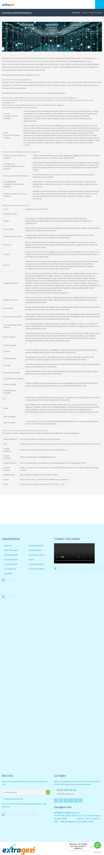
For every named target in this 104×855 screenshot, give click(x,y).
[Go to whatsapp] (97, 845)
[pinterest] (71, 800)
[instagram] (80, 800)
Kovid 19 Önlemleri (36, 569)
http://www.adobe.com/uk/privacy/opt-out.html (40, 439)
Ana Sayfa (76, 12)
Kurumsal (7, 545)
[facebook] (56, 800)
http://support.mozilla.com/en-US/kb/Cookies (39, 475)
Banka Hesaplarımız (36, 555)
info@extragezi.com (65, 794)
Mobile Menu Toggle (99, 4)
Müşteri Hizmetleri (36, 545)
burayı (31, 290)
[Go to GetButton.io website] (97, 852)
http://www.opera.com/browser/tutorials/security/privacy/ (44, 479)
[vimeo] (76, 800)
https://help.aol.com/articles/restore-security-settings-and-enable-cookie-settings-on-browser (60, 444)
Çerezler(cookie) (10, 564)
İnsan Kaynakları (35, 550)
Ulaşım (31, 559)
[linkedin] (61, 800)
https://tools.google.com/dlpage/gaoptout (38, 457)
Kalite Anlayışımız (11, 550)
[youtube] (66, 800)
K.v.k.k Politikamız (11, 559)
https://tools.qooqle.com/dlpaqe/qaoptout (51, 293)
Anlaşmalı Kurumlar (36, 564)
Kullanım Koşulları (11, 555)
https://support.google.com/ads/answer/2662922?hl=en (43, 450)
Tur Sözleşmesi (10, 569)
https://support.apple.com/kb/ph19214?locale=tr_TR (42, 484)
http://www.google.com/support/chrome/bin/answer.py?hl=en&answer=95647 (53, 463)
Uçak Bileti (8, 573)
